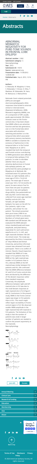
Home (5, 17)
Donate (20, 6)
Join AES (12, 383)
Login (5, 11)
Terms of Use (9, 453)
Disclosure (21, 453)
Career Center (7, 1)
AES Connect (17, 1)
